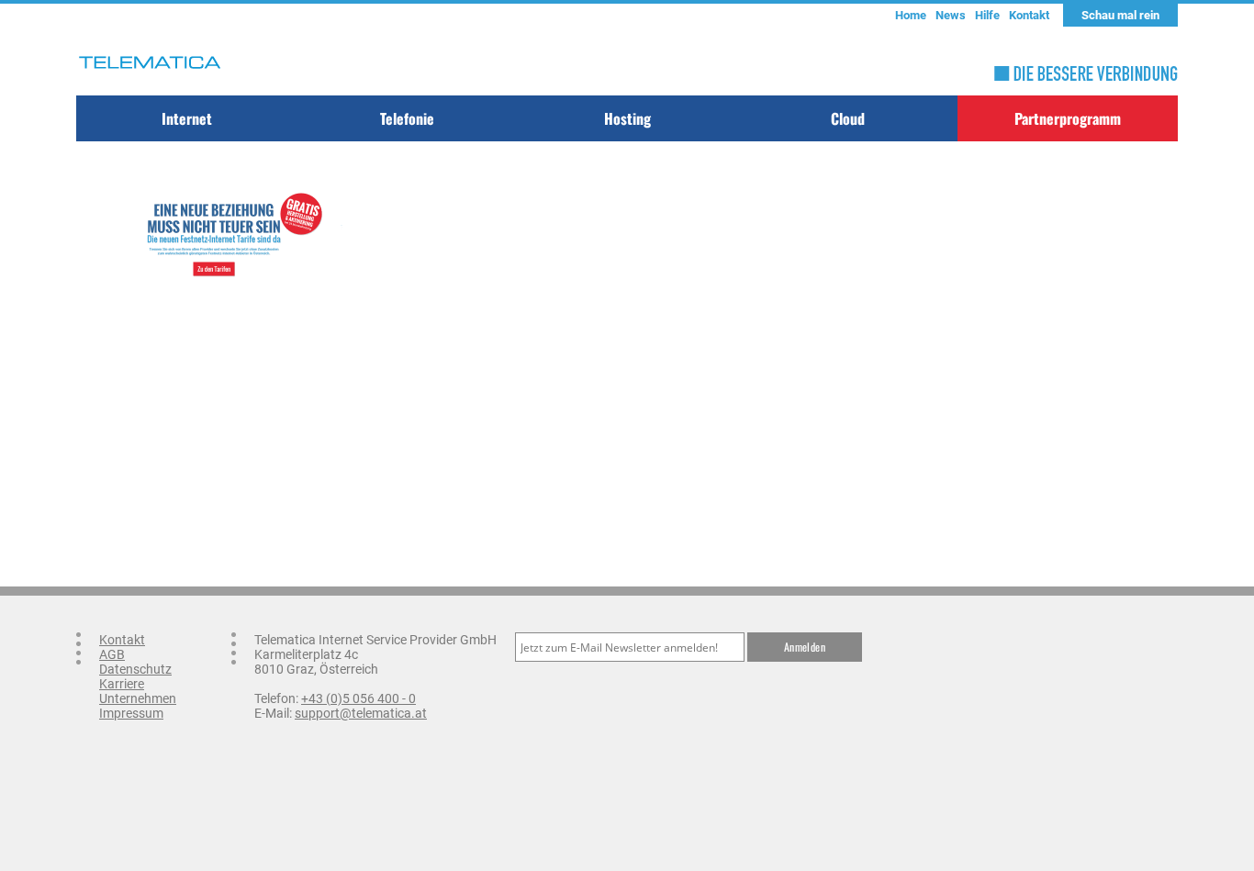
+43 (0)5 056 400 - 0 (358, 698)
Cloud (848, 118)
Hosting (627, 118)
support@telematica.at (361, 713)
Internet (187, 118)
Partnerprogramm (1067, 118)
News (950, 15)
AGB (112, 654)
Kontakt (1029, 15)
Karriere (121, 683)
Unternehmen (137, 698)
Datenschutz (135, 669)
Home (910, 15)
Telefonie (407, 118)
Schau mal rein (1120, 15)
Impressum (131, 713)
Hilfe (987, 15)
